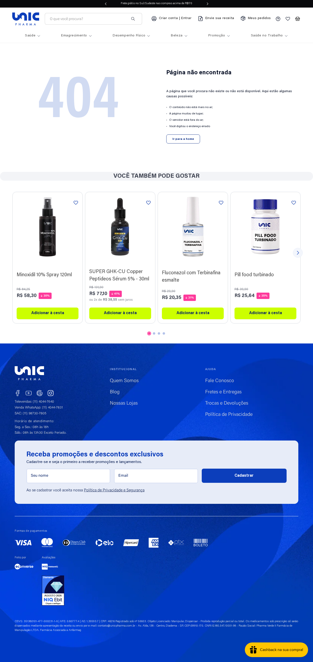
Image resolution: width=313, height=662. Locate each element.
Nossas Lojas (124, 403)
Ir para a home (183, 139)
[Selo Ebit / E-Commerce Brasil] (53, 590)
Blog (115, 392)
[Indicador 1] (149, 333)
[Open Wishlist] (288, 19)
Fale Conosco (219, 380)
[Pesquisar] (133, 19)
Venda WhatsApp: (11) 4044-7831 (39, 407)
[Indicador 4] (164, 333)
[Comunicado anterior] (106, 3)
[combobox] (88, 19)
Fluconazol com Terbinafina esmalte (191, 277)
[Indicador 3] (159, 333)
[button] (297, 19)
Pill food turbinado (254, 275)
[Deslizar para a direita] (298, 253)
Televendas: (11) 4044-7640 (34, 402)
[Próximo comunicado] (208, 3)
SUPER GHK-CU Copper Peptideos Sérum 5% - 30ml (119, 275)
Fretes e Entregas (223, 392)
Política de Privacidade (229, 414)
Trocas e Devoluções (226, 403)
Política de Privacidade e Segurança (114, 490)
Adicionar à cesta (193, 313)
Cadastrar (244, 476)
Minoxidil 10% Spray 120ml (44, 275)
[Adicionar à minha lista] (76, 202)
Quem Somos (124, 380)
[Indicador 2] (154, 333)
